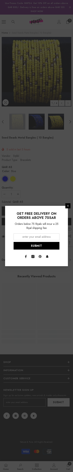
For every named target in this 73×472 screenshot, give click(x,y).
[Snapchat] (47, 256)
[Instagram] (32, 256)
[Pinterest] (40, 256)
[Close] (67, 205)
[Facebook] (25, 256)
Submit (36, 246)
